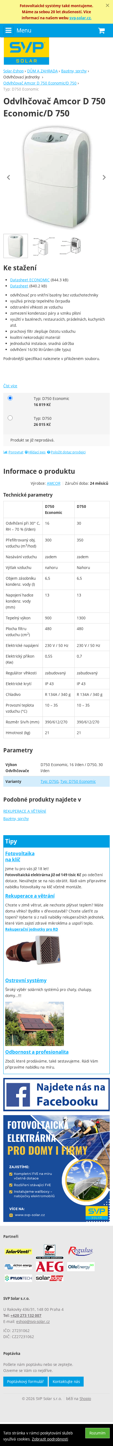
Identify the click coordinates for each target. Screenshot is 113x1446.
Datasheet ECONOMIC (30, 279)
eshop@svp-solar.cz (33, 1321)
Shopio (85, 1398)
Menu (23, 30)
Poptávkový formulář (25, 1381)
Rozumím (97, 1433)
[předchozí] (8, 177)
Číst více (10, 385)
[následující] (104, 177)
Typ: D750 (49, 781)
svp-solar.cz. (80, 17)
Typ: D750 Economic (78, 781)
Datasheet (19, 285)
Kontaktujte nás (66, 1381)
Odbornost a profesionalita (37, 1052)
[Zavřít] (107, 5)
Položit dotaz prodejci (68, 452)
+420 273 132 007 (25, 1315)
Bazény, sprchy (16, 818)
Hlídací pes (37, 452)
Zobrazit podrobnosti (50, 1439)
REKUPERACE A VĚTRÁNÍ (24, 811)
